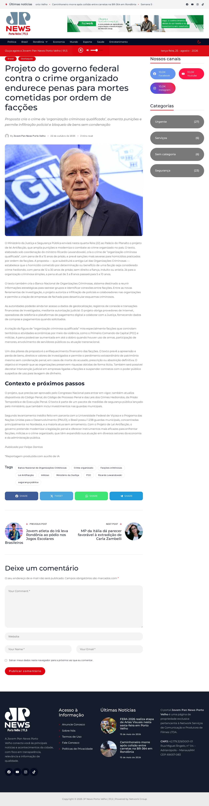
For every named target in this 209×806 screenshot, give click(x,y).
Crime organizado (83, 468)
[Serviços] (177, 138)
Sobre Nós (68, 730)
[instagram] (197, 4)
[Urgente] (177, 121)
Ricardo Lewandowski (110, 475)
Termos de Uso (71, 736)
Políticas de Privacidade (77, 748)
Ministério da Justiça (67, 475)
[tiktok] (203, 4)
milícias (45, 475)
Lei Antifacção (26, 475)
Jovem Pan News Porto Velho (30, 136)
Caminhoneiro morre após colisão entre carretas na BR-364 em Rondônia (136, 747)
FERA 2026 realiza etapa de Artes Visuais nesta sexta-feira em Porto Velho (137, 723)
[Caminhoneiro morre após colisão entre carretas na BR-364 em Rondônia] (108, 749)
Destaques (27, 58)
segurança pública (28, 482)
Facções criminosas (111, 468)
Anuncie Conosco (73, 724)
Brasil (11, 58)
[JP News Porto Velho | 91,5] (18, 23)
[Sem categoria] (177, 154)
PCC (88, 475)
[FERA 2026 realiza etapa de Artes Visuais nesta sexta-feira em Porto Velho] (108, 726)
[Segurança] (177, 170)
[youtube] (192, 4)
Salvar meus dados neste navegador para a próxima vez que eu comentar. (51, 660)
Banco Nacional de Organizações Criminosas (42, 468)
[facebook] (187, 4)
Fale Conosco (70, 742)
